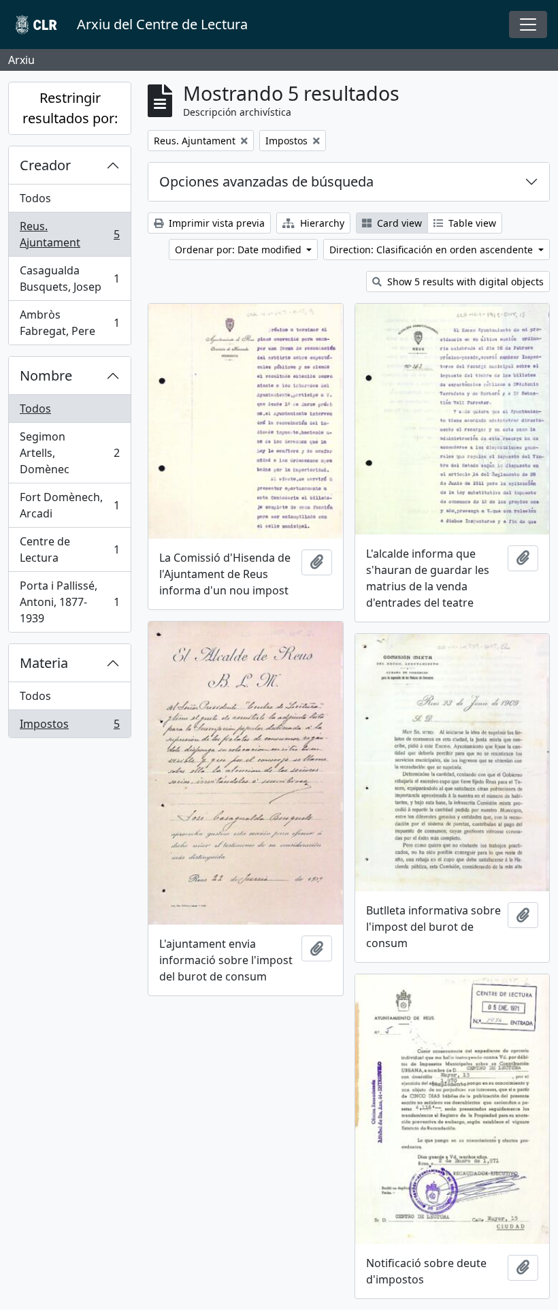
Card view (398, 223)
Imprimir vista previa (215, 223)
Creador (45, 165)
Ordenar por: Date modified (239, 249)
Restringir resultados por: (70, 108)
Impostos (69, 726)
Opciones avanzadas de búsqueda (266, 181)
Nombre (46, 375)
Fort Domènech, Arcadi (69, 505)
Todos (35, 198)
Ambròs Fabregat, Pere (69, 322)
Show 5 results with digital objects (464, 281)
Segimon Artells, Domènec (69, 453)
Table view (471, 223)
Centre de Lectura (69, 549)
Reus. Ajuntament (69, 234)
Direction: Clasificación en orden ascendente (432, 249)
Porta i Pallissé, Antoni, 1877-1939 (69, 602)
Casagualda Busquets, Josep (69, 278)
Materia (44, 663)
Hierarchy (320, 223)
